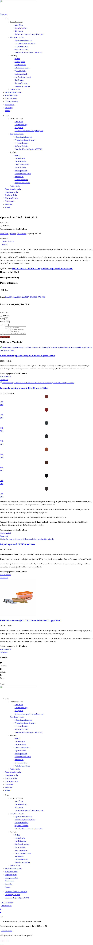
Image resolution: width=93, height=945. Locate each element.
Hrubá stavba (19, 80)
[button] (4, 238)
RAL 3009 (8, 297)
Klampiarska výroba (16, 37)
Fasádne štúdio (15, 89)
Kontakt (7, 111)
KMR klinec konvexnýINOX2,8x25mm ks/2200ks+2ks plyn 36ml (30, 620)
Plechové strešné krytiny (13, 92)
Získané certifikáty (21, 28)
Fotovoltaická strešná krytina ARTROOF (28, 52)
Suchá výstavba (20, 62)
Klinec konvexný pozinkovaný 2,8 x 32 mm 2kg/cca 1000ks (27, 355)
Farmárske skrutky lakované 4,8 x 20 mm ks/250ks (24, 388)
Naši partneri (19, 31)
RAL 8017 (25, 297)
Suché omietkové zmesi (23, 77)
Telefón (3, 322)
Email (2, 325)
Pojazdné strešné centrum (23, 40)
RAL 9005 (33, 297)
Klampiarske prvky (11, 95)
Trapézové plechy (11, 98)
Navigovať (3, 14)
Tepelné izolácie (20, 71)
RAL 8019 (41, 297)
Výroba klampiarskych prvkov (25, 43)
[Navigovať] (0, 11)
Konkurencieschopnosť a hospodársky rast (29, 34)
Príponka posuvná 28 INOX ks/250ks (17, 544)
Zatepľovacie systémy (22, 68)
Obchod (17, 59)
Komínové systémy (21, 83)
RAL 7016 (17, 297)
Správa (2, 334)
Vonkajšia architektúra (22, 86)
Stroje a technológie (21, 46)
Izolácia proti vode (21, 74)
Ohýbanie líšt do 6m (21, 49)
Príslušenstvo (9, 105)
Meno (2, 319)
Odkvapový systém (11, 101)
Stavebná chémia (20, 65)
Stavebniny (8, 108)
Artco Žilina (19, 25)
